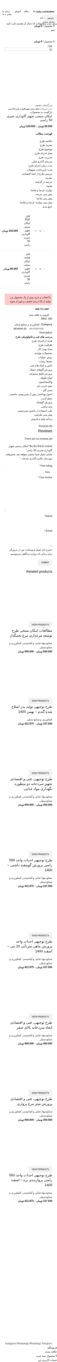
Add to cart (42, 309)
